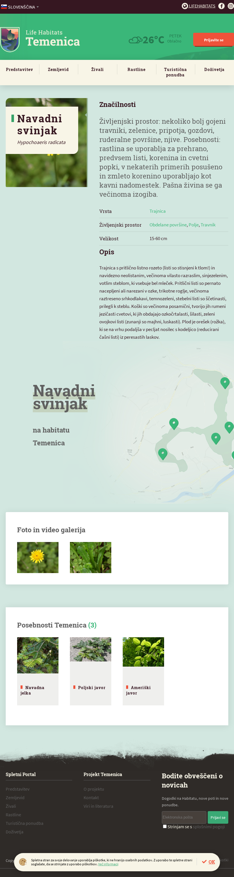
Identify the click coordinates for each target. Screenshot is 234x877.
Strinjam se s (196, 826)
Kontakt (91, 797)
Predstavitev (19, 69)
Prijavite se (213, 39)
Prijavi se (218, 817)
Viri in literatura (98, 806)
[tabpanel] (37, 671)
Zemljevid (58, 69)
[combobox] (20, 7)
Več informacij (108, 864)
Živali (97, 69)
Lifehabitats (201, 6)
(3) (92, 625)
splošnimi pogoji (209, 826)
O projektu (94, 789)
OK (212, 862)
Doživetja (214, 69)
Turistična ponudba (175, 72)
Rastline (137, 69)
